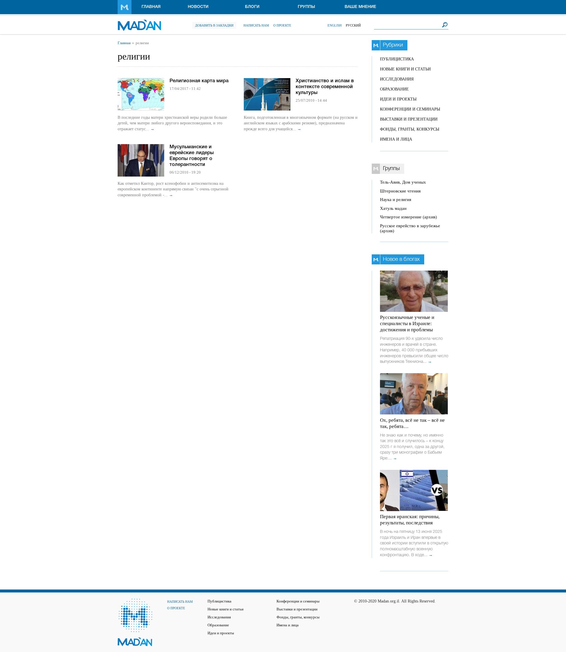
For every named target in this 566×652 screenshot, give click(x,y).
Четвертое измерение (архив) (408, 217)
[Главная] (139, 22)
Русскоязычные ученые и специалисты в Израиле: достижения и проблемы (407, 323)
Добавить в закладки (214, 25)
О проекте (282, 25)
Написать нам (256, 25)
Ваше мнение (360, 7)
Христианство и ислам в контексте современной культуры (325, 87)
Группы (306, 7)
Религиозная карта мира (199, 81)
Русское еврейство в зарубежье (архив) (410, 228)
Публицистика (397, 59)
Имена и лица (396, 139)
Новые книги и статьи (405, 69)
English (335, 25)
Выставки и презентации (408, 119)
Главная (151, 7)
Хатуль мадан (393, 208)
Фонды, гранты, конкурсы (409, 129)
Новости (198, 7)
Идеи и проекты (398, 99)
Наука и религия (395, 199)
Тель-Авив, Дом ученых (403, 182)
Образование (394, 89)
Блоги (252, 7)
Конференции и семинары (410, 109)
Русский (353, 25)
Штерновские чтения (400, 191)
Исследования (397, 79)
